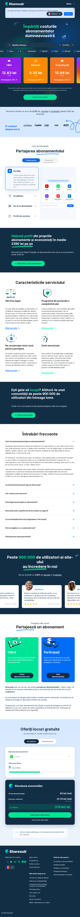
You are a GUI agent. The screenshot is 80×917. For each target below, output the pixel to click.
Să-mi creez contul (40, 97)
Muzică (45, 51)
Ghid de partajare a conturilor (63, 874)
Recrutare (32, 896)
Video (57, 51)
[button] (54, 14)
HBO (7, 65)
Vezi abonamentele (58, 675)
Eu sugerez (31, 741)
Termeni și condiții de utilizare (39, 878)
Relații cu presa (34, 864)
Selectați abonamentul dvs (18, 752)
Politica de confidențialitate (38, 881)
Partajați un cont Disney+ (61, 868)
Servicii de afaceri (35, 899)
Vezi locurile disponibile (40, 820)
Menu (69, 4)
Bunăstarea (32, 51)
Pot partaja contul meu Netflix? (63, 861)
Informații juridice (34, 889)
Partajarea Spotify (59, 865)
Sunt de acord (47, 741)
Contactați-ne (33, 860)
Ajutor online (33, 857)
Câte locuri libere (14, 763)
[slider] (41, 772)
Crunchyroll (60, 65)
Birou (12, 51)
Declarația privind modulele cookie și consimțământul (38, 885)
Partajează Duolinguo (60, 871)
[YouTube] (11, 862)
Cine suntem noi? (34, 892)
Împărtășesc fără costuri (40, 815)
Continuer (68, 14)
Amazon (34, 65)
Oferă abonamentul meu (22, 675)
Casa (2, 51)
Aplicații (68, 51)
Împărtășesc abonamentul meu (30, 263)
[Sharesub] (14, 4)
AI (21, 51)
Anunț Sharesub (34, 867)
